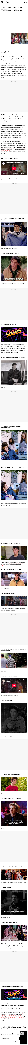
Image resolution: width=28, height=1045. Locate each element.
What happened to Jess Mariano (9, 71)
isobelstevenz (20, 1018)
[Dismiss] (26, 1032)
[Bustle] (4, 2)
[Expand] (21, 1032)
